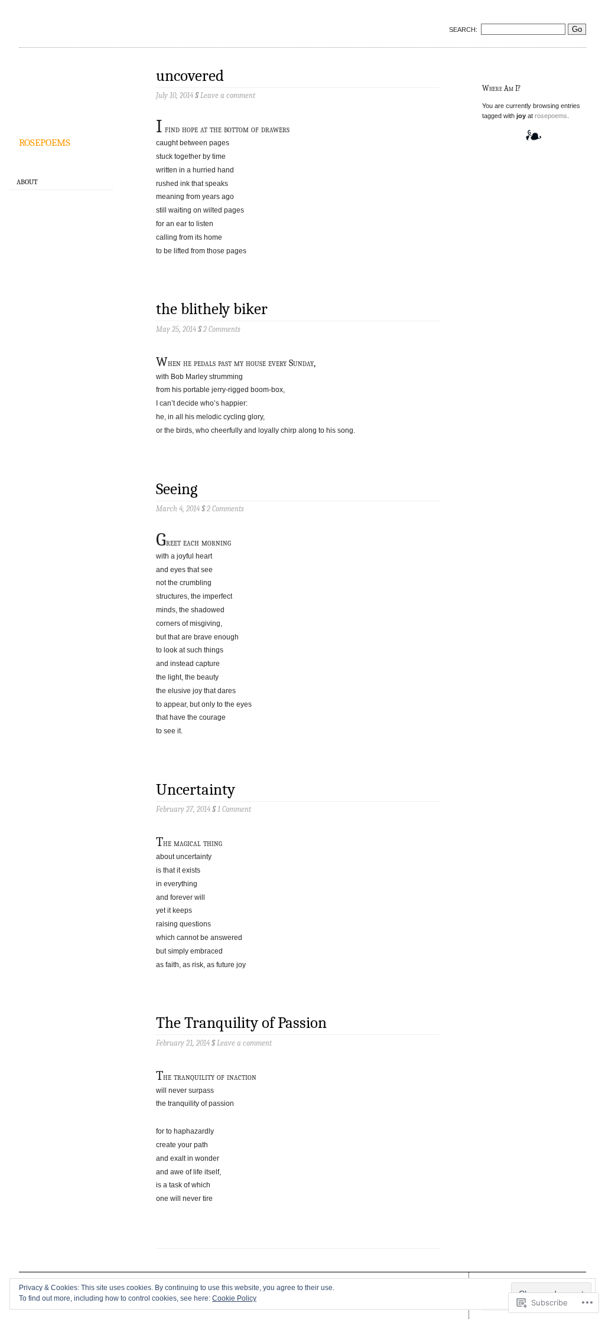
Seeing (176, 489)
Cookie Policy (234, 1298)
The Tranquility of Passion (241, 1023)
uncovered (190, 76)
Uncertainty (195, 790)
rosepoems (44, 141)
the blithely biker (212, 309)
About (27, 182)
